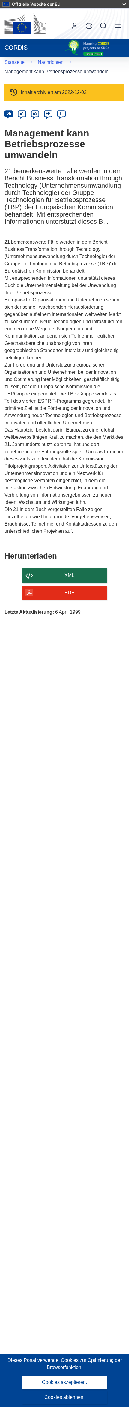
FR (48, 113)
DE (8, 113)
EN (22, 113)
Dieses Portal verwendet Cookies (44, 1360)
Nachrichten (51, 62)
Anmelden (74, 26)
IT (61, 113)
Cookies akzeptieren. (64, 1382)
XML (69, 575)
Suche (103, 26)
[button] (89, 26)
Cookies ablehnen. (64, 1397)
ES (35, 113)
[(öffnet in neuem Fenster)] (25, 23)
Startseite (14, 62)
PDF (69, 592)
